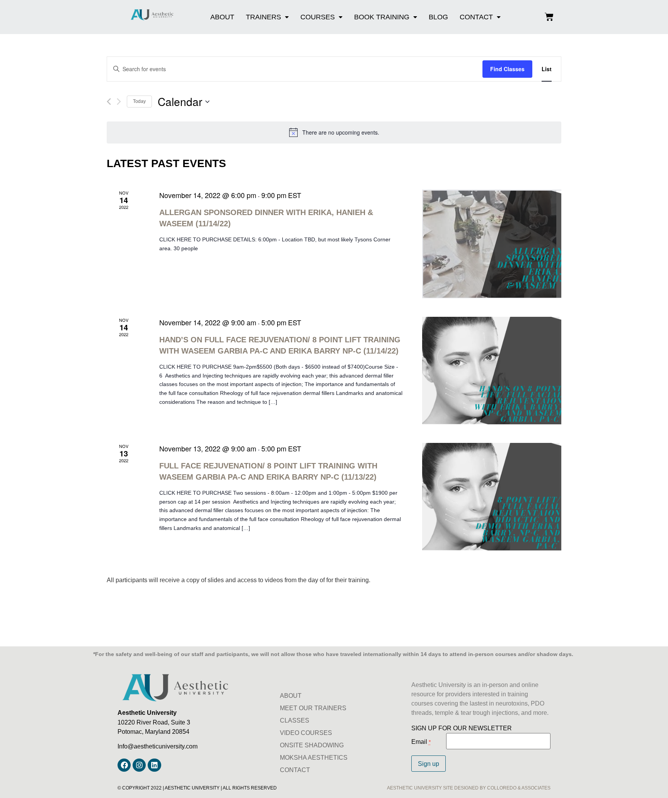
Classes (294, 720)
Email (421, 741)
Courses (317, 17)
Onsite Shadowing (312, 745)
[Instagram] (139, 765)
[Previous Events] (109, 101)
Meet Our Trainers (313, 707)
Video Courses (306, 732)
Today (139, 101)
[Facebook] (124, 765)
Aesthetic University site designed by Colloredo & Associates (468, 788)
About (222, 17)
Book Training (381, 17)
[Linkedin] (154, 765)
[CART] (549, 17)
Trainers (263, 17)
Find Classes (507, 69)
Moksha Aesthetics (314, 757)
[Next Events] (119, 101)
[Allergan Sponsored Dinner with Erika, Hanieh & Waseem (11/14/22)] (491, 244)
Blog (438, 17)
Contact (476, 17)
